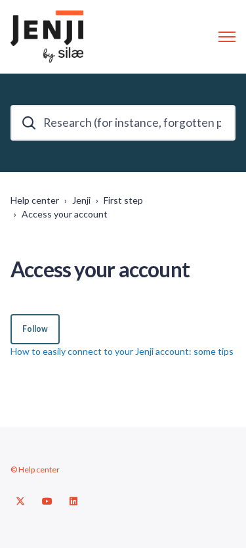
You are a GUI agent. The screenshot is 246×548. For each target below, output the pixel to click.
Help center (34, 200)
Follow (35, 329)
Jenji (81, 200)
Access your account (65, 213)
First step (123, 200)
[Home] (46, 37)
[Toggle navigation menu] (227, 37)
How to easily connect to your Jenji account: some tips (122, 351)
